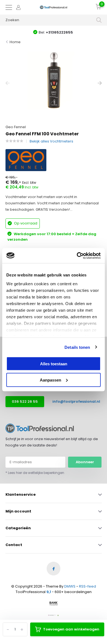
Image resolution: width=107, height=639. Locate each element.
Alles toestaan (53, 363)
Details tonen (77, 347)
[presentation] (7, 83)
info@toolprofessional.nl (72, 401)
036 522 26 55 (25, 401)
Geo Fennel (15, 127)
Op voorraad (25, 223)
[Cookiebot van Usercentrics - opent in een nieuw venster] (77, 255)
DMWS (69, 586)
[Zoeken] (99, 20)
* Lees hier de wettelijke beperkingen (34, 472)
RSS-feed (87, 586)
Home (15, 42)
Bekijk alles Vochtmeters (51, 141)
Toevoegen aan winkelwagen (71, 629)
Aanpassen (50, 379)
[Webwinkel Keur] (53, 615)
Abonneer (85, 462)
